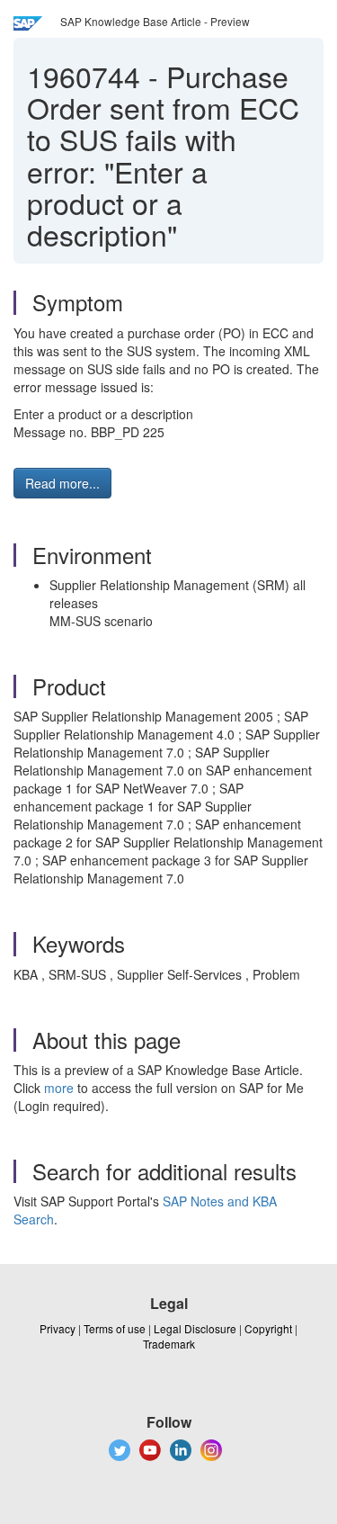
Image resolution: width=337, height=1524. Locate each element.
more (59, 1088)
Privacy (57, 1328)
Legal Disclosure (195, 1328)
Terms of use (115, 1328)
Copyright (268, 1328)
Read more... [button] (62, 483)
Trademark (169, 1343)
